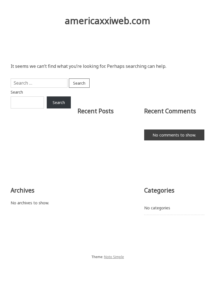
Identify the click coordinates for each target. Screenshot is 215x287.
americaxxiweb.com (107, 21)
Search (17, 92)
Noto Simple (114, 256)
